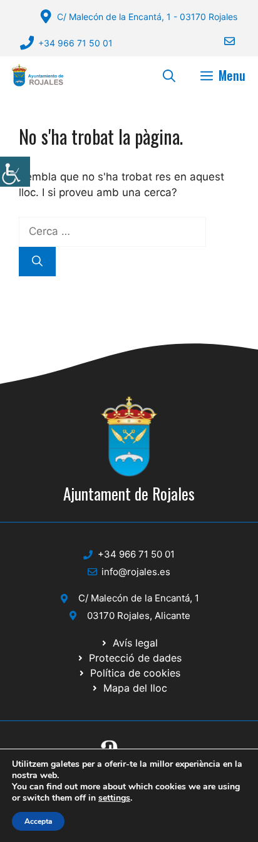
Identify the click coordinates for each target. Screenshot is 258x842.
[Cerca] (37, 262)
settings (114, 798)
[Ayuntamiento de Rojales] (37, 75)
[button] (169, 75)
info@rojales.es (135, 572)
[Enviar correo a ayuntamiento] (221, 41)
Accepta (38, 821)
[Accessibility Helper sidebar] (15, 172)
